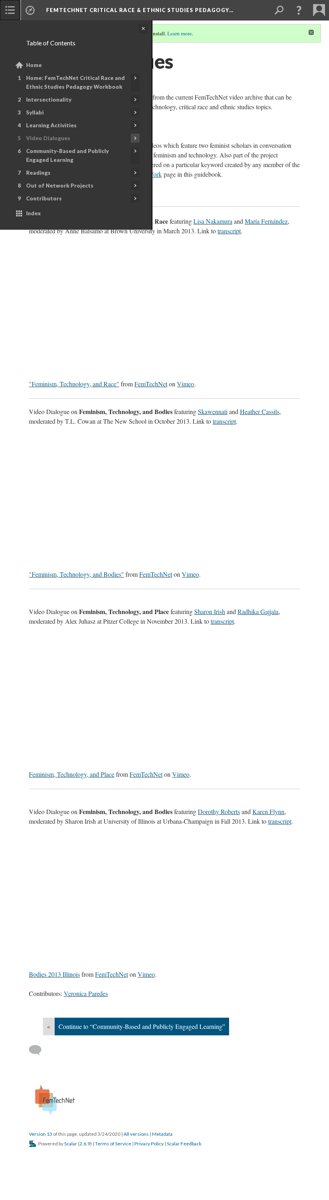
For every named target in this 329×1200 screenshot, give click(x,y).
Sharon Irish (209, 611)
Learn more (179, 33)
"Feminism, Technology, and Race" (74, 384)
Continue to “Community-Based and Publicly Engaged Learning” (142, 1026)
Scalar (70, 1144)
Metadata (162, 1134)
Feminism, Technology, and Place (71, 774)
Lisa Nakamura (212, 221)
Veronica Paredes (86, 993)
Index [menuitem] (33, 213)
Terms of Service (113, 1144)
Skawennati (212, 411)
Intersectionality (48, 99)
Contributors (44, 198)
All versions (136, 1134)
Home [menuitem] (34, 65)
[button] (299, 10)
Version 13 (40, 1134)
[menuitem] (10, 10)
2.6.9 (84, 1144)
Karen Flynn (268, 811)
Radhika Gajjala (258, 611)
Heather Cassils (259, 411)
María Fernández (266, 221)
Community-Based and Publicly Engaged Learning (67, 155)
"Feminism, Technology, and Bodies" (76, 574)
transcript (229, 231)
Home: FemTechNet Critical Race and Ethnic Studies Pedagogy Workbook (75, 82)
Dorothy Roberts (219, 811)
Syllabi (35, 112)
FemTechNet (150, 384)
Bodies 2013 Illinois (54, 974)
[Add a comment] (39, 1050)
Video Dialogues (48, 138)
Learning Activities (51, 125)
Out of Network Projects (59, 185)
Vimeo (185, 384)
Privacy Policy (149, 1144)
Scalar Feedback (184, 1144)
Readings (38, 172)
